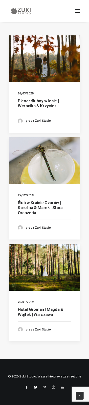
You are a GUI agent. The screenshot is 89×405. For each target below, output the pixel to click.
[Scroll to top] (80, 395)
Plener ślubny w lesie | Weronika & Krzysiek (38, 103)
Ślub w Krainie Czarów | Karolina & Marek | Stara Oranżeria (40, 207)
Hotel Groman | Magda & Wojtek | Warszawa (40, 312)
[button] (77, 11)
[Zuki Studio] (20, 11)
